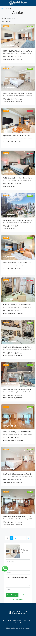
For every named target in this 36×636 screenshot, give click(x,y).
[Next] (24, 538)
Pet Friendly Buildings (19, 620)
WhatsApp (19, 600)
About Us (30, 620)
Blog (9, 620)
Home (4, 620)
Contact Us (18, 623)
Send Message (12, 595)
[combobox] (12, 18)
